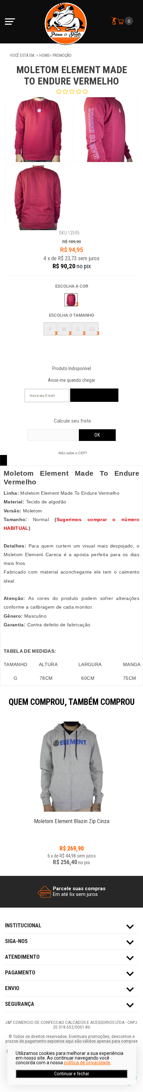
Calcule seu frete (72, 421)
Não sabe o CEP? (73, 453)
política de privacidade (87, 1062)
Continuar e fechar (71, 1073)
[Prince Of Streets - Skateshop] (65, 21)
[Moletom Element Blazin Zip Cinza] (71, 767)
